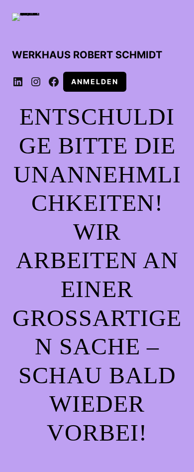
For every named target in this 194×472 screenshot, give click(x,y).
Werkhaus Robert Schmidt (87, 55)
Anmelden (94, 81)
